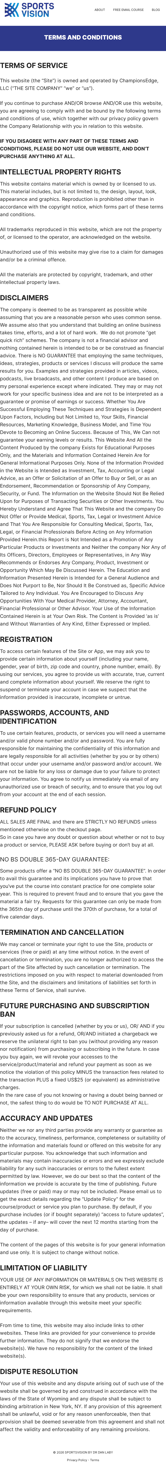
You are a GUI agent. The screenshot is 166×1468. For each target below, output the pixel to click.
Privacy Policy (77, 1460)
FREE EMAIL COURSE (128, 10)
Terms (94, 1460)
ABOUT (100, 10)
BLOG (156, 10)
